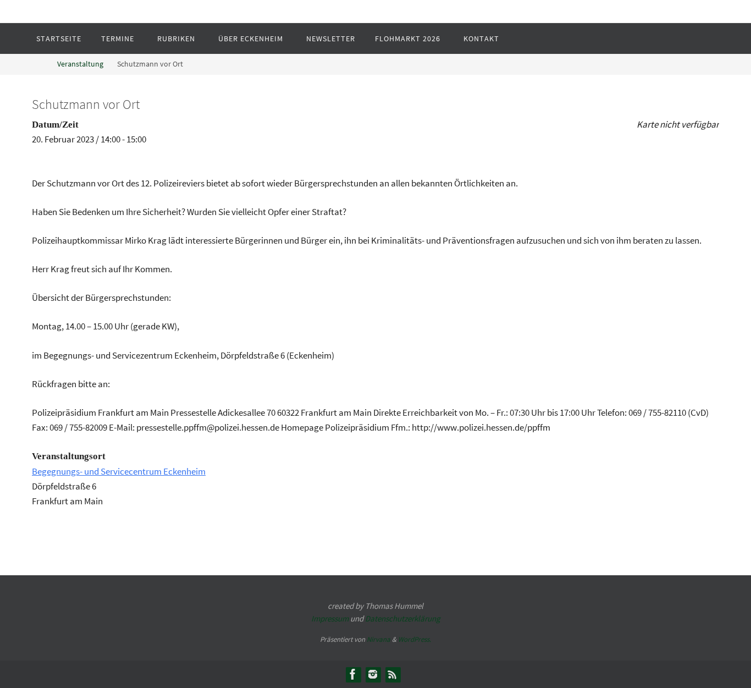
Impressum (330, 618)
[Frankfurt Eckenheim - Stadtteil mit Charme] (353, 674)
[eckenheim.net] (373, 674)
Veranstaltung (80, 64)
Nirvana (378, 639)
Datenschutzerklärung (402, 618)
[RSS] (392, 674)
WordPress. (414, 639)
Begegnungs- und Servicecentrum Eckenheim (119, 471)
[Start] (40, 64)
